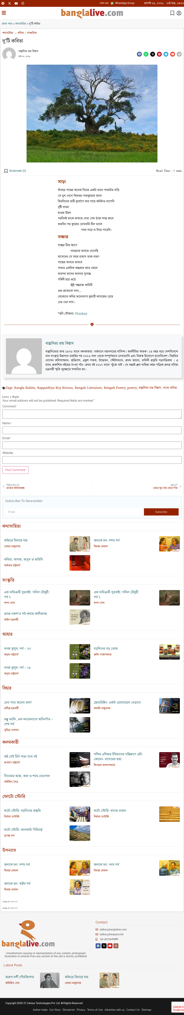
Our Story (55, 1009)
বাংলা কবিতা (170, 387)
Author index (40, 1009)
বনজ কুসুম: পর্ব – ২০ (17, 649)
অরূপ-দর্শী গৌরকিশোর (19, 977)
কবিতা (21, 33)
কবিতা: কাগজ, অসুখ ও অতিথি (23, 559)
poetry (132, 387)
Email (6, 438)
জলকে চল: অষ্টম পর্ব (17, 884)
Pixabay (81, 313)
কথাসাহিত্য (20, 24)
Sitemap (146, 1009)
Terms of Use (95, 1009)
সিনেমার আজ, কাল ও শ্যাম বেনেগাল (27, 776)
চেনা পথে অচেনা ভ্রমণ (18, 702)
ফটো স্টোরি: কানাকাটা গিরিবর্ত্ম (23, 830)
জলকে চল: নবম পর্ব (106, 864)
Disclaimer (69, 1009)
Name (7, 423)
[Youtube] (16, 3)
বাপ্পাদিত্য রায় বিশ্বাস (28, 51)
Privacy (81, 1009)
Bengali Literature (88, 387)
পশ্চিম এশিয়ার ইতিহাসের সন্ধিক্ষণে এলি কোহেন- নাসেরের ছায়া (118, 757)
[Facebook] (3, 3)
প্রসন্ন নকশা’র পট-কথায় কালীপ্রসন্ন (25, 614)
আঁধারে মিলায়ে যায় (15, 540)
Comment (9, 406)
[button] (104, 3)
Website (7, 453)
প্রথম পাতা (7, 24)
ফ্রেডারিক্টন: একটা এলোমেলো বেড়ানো (117, 702)
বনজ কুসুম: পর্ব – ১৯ (17, 668)
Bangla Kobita (24, 387)
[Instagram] (23, 3)
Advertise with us (115, 1009)
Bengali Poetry (114, 387)
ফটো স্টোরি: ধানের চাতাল (110, 811)
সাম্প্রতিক (32, 33)
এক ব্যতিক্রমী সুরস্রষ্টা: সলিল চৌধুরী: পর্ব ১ (116, 595)
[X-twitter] (9, 3)
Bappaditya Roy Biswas (55, 387)
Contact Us (133, 1009)
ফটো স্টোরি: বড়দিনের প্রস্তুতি (22, 811)
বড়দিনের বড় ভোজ (106, 649)
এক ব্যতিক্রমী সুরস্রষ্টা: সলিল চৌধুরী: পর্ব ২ (27, 595)
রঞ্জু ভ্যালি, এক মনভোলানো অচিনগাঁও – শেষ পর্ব (28, 722)
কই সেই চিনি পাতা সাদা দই (20, 756)
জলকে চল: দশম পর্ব (106, 540)
